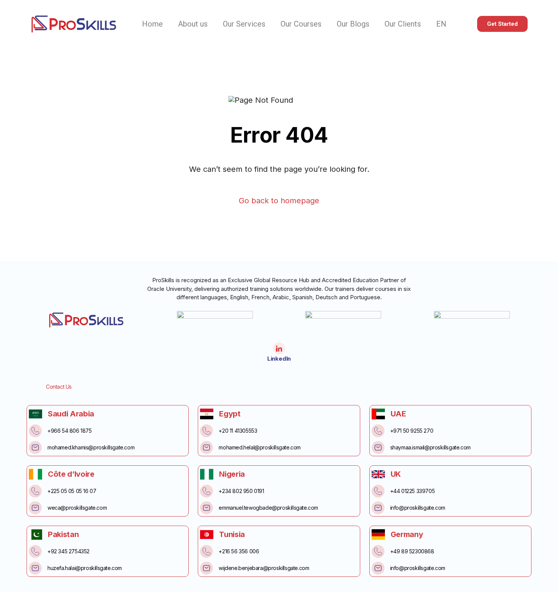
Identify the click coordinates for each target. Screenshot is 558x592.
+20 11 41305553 (238, 430)
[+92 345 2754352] (35, 551)
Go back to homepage (279, 200)
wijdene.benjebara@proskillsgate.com (264, 568)
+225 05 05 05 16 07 (71, 491)
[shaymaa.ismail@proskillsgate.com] (378, 447)
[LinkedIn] (279, 348)
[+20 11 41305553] (206, 430)
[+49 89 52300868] (378, 551)
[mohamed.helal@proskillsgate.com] (206, 447)
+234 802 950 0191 (241, 491)
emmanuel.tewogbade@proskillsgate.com (268, 507)
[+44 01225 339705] (378, 491)
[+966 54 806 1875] (35, 430)
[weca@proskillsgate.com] (35, 507)
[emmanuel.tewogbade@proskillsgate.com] (206, 507)
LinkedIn (279, 358)
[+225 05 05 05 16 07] (35, 491)
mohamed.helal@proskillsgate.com (260, 447)
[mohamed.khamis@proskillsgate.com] (35, 447)
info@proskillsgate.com (417, 507)
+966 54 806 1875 (69, 430)
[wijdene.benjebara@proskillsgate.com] (206, 568)
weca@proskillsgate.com (77, 507)
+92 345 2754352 (68, 551)
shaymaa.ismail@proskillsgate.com (430, 447)
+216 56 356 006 (239, 551)
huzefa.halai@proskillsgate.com (84, 568)
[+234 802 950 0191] (206, 491)
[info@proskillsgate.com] (378, 507)
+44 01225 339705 (412, 491)
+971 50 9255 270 (411, 430)
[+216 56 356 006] (206, 551)
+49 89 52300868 (412, 551)
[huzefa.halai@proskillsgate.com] (35, 568)
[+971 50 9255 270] (378, 430)
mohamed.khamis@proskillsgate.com (90, 447)
